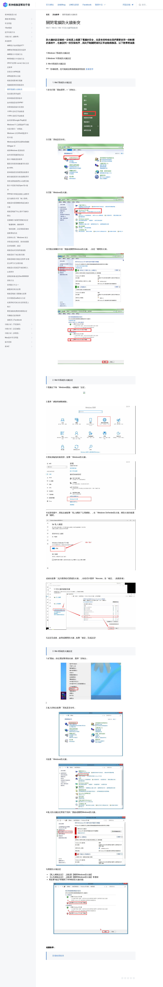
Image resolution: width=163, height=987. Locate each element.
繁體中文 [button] (99, 5)
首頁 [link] (47, 15)
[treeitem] (19, 14)
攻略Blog (61, 5)
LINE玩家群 (74, 5)
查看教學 (89, 69)
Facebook (87, 5)
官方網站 (50, 5)
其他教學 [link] (56, 15)
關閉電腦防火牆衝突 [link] (69, 15)
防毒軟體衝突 (58, 956)
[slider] (91, 978)
